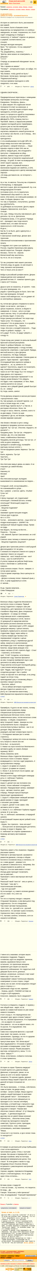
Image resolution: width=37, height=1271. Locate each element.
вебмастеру (26, 1263)
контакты (13, 1263)
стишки (30, 7)
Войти (10, 3)
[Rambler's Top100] (10, 1269)
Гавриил (31, 999)
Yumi (30, 1179)
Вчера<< (3, 1204)
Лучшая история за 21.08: (11, 1212)
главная (3, 1256)
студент (2, 696)
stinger (32, 86)
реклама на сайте (5, 1263)
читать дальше (29, 1242)
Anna (30, 1141)
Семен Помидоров (19, 596)
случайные (17, 1252)
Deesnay (31, 921)
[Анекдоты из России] (4, 2)
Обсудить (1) (18, 86)
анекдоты (9, 7)
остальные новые (12, 1251)
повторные (21, 1251)
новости (32, 1263)
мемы (20, 7)
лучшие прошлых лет (6, 1252)
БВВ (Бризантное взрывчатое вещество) (25, 702)
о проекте (19, 1263)
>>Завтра (16, 1204)
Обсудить (3, 596)
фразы (25, 7)
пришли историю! (30, 1255)
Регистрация (16, 3)
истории (15, 7)
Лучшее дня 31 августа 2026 (17, 1)
